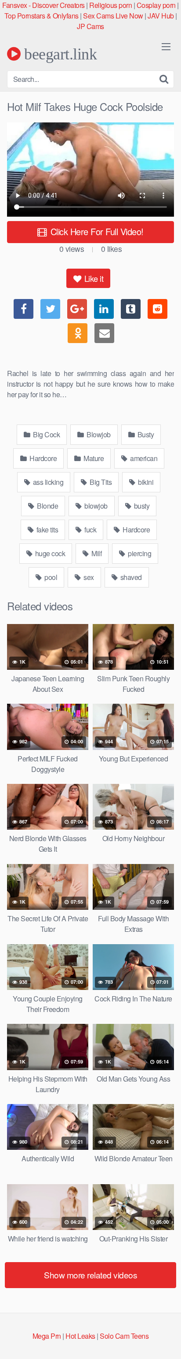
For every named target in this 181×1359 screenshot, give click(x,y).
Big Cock (46, 434)
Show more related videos (90, 1275)
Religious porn (110, 5)
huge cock (49, 553)
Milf (96, 553)
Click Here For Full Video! (96, 231)
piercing (139, 553)
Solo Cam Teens (124, 1336)
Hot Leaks (80, 1336)
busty (140, 506)
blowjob (95, 506)
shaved (130, 577)
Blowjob (98, 434)
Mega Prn (47, 1336)
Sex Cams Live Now (113, 16)
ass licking (47, 482)
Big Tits (100, 482)
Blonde (47, 506)
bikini (145, 482)
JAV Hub (161, 16)
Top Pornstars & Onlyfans (41, 16)
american (143, 458)
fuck (90, 529)
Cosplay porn (156, 5)
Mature (93, 458)
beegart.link (59, 54)
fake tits (46, 529)
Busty (145, 434)
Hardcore (42, 458)
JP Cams (90, 26)
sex (88, 577)
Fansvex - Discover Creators (43, 5)
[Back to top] (166, 1339)
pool (50, 577)
